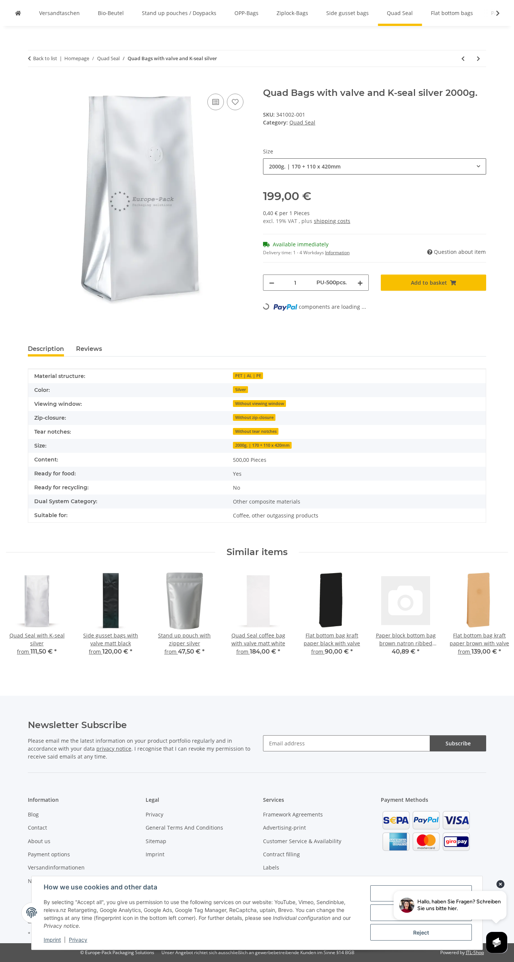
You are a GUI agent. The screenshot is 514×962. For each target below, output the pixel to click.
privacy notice (113, 748)
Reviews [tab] (89, 348)
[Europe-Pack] (18, 13)
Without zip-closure (254, 417)
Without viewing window (259, 403)
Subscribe (458, 743)
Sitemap (156, 841)
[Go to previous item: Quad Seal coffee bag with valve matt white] (463, 58)
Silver (240, 389)
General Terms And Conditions (184, 827)
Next (496, 618)
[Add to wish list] (235, 102)
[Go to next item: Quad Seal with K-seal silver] (478, 58)
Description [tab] (46, 348)
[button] (493, 13)
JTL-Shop (475, 952)
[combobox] (374, 166)
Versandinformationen (56, 867)
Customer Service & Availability (302, 841)
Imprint (52, 939)
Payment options (49, 854)
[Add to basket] (34, 83)
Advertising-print (284, 827)
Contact (37, 827)
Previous (18, 618)
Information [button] (337, 252)
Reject (421, 932)
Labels (271, 867)
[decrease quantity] (271, 282)
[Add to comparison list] (215, 102)
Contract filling (281, 854)
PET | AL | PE (248, 375)
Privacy (78, 939)
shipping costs (332, 221)
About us (39, 841)
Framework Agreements (293, 814)
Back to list (45, 58)
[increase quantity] (360, 282)
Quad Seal (302, 122)
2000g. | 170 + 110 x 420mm (262, 445)
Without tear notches (256, 431)
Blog (33, 814)
